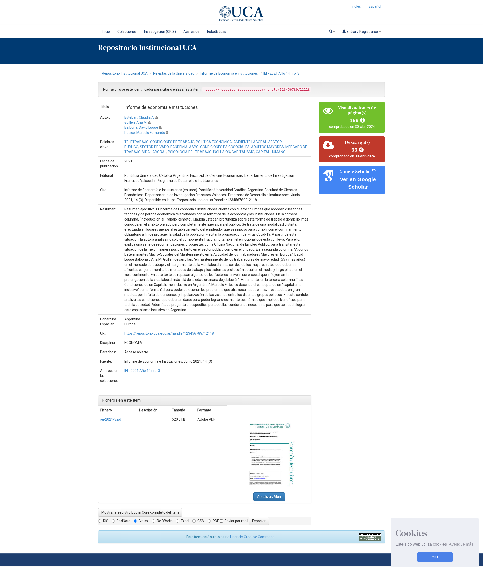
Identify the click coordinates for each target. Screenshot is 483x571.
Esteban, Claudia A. (139, 117)
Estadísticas (216, 32)
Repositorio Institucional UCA (125, 73)
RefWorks (165, 521)
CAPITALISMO (243, 152)
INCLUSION (221, 152)
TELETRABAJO (136, 142)
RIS (105, 521)
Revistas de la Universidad (173, 73)
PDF (216, 521)
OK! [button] (435, 557)
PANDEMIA (179, 147)
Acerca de (191, 32)
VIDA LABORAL (154, 152)
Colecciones (127, 32)
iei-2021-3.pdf (111, 419)
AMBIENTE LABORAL (250, 142)
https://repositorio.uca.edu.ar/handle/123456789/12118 (169, 333)
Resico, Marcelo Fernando (144, 132)
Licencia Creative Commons (252, 537)
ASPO (194, 147)
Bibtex (144, 521)
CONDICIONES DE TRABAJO (172, 142)
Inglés (356, 6)
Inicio (106, 32)
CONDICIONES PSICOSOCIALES (225, 147)
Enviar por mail (236, 521)
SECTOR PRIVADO (154, 147)
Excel (185, 521)
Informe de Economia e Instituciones (229, 73)
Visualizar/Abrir (269, 497)
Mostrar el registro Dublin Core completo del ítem (140, 512)
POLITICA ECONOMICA (214, 142)
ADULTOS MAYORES (267, 147)
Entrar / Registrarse (362, 32)
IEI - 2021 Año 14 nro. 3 (281, 73)
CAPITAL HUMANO (271, 152)
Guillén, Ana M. (135, 122)
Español (375, 6)
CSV (200, 521)
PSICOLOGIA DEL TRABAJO (190, 152)
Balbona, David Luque (141, 127)
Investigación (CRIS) (160, 32)
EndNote (123, 521)
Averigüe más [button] (461, 544)
